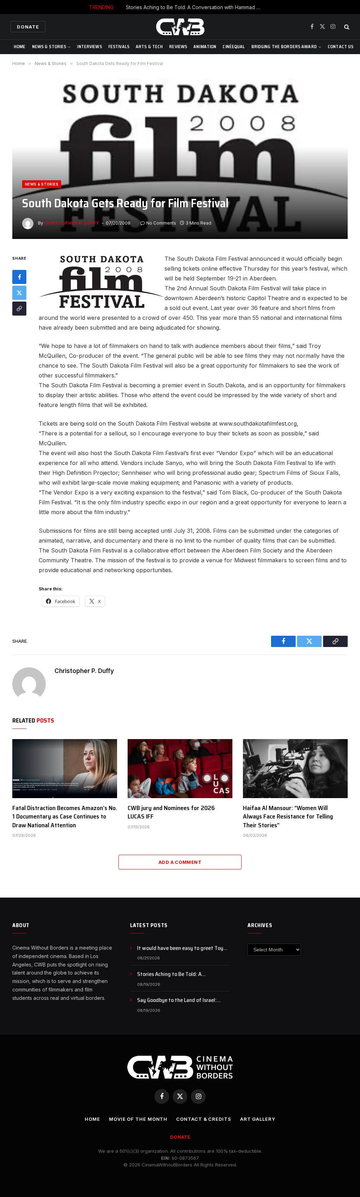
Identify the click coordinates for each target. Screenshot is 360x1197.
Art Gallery (257, 1119)
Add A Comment (180, 862)
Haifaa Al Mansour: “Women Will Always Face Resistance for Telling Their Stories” (288, 816)
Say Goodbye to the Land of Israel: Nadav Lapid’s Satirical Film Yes (177, 1000)
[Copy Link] (19, 309)
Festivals (118, 46)
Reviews (178, 46)
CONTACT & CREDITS (203, 1119)
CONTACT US (340, 46)
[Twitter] (19, 293)
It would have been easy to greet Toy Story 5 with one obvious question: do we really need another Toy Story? (181, 948)
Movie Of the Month (138, 1119)
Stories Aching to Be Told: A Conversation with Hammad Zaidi (196, 7)
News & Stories (49, 46)
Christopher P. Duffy (71, 223)
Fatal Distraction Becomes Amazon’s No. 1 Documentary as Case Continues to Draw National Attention (64, 816)
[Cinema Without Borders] (180, 26)
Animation (204, 46)
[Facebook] (19, 277)
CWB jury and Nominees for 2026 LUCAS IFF (171, 812)
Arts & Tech (149, 46)
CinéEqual (234, 46)
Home (20, 46)
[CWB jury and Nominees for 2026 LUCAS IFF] (180, 768)
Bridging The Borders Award (284, 46)
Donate (28, 27)
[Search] (346, 27)
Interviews (89, 46)
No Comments (161, 223)
